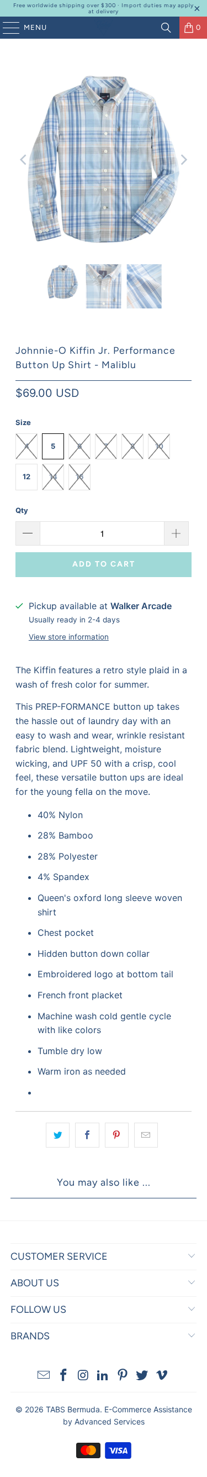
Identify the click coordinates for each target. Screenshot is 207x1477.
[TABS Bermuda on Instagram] (83, 1376)
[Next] (183, 160)
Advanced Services (110, 1421)
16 (80, 476)
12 (26, 476)
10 (159, 446)
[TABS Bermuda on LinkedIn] (103, 1376)
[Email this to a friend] (146, 1135)
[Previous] (24, 160)
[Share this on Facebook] (87, 1135)
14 (53, 476)
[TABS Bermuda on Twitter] (142, 1376)
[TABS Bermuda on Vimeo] (162, 1376)
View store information (69, 636)
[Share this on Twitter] (58, 1135)
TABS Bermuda (73, 1409)
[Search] (166, 28)
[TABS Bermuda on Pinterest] (122, 1376)
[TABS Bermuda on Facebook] (63, 1376)
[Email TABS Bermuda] (44, 1376)
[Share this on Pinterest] (117, 1135)
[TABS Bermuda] (104, 28)
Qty (21, 510)
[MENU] (6, 28)
